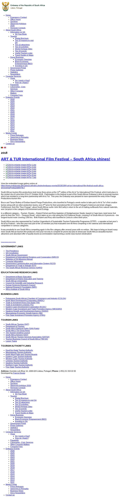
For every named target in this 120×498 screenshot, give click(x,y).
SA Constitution (12, 253)
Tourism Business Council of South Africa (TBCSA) (27, 339)
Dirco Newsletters (17, 142)
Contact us (10, 144)
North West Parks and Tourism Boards (21, 354)
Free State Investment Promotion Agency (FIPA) (25, 315)
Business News (16, 139)
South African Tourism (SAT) (17, 324)
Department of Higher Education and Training (24, 279)
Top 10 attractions (22, 45)
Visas (12, 78)
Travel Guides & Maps (24, 55)
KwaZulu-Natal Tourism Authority (19, 350)
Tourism (13, 36)
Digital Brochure (21, 38)
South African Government (16, 255)
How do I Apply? (22, 83)
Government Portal (18, 68)
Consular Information (14, 261)
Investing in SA (21, 66)
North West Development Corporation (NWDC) (25, 301)
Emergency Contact (18, 17)
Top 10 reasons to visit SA (26, 400)
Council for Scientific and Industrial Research (24, 283)
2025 (12, 102)
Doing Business (17, 57)
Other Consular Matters (20, 444)
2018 (12, 116)
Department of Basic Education (18, 277)
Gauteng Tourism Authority (17, 363)
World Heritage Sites (23, 49)
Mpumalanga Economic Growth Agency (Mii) (24, 313)
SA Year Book (21, 34)
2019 (12, 114)
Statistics (14, 72)
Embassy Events (13, 97)
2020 (12, 112)
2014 (12, 125)
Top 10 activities (21, 47)
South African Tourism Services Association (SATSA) (27, 337)
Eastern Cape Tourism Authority (19, 357)
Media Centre (11, 133)
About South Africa (13, 30)
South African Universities (16, 281)
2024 (12, 104)
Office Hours (15, 19)
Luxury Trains (11, 341)
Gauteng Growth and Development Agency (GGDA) (27, 311)
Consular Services (13, 76)
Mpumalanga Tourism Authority (18, 352)
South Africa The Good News (18, 331)
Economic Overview (23, 59)
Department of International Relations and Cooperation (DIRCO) (32, 257)
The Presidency (12, 251)
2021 (12, 110)
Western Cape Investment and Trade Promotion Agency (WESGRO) (34, 309)
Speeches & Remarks (19, 137)
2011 (12, 131)
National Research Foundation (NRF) (21, 287)
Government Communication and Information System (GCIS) (31, 263)
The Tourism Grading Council (18, 333)
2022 (12, 108)
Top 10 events (21, 51)
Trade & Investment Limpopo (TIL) (20, 305)
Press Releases (17, 135)
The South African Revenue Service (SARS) (24, 268)
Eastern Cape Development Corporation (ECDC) (26, 307)
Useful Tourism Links (23, 53)
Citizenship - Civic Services (21, 442)
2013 (12, 127)
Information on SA (17, 32)
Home (8, 15)
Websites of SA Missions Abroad (19, 259)
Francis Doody (19, 373)
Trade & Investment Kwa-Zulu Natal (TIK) (23, 303)
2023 (12, 106)
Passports (14, 85)
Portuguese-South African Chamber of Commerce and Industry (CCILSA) (36, 298)
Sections (14, 22)
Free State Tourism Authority (17, 367)
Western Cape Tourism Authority (19, 359)
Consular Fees (16, 95)
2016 (12, 120)
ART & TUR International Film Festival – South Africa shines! (55, 159)
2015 (12, 123)
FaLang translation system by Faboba (8, 242)
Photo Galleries (16, 70)
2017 (12, 118)
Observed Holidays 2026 (20, 386)
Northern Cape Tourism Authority (19, 365)
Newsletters (15, 74)
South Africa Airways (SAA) (17, 335)
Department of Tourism (15, 326)
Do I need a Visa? (22, 80)
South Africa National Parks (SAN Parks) (22, 329)
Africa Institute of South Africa (18, 289)
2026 (12, 99)
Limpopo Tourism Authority (17, 361)
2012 (12, 129)
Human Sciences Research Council (20, 285)
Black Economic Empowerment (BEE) (24, 63)
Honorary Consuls (17, 28)
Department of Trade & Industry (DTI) (21, 266)
